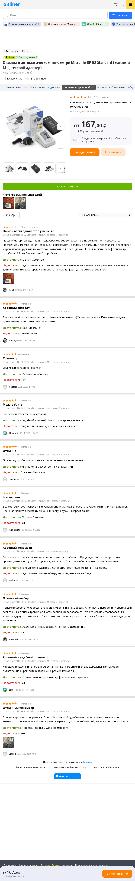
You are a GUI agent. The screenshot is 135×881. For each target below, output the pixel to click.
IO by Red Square (96, 24)
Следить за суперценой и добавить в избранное (104, 140)
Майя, (12, 580)
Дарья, (12, 753)
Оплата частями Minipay (61, 24)
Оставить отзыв (67, 186)
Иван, (12, 689)
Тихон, (12, 479)
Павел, (12, 340)
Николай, (14, 433)
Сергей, (13, 386)
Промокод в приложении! (22, 24)
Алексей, (13, 639)
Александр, (15, 529)
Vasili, (12, 289)
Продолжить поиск (67, 776)
